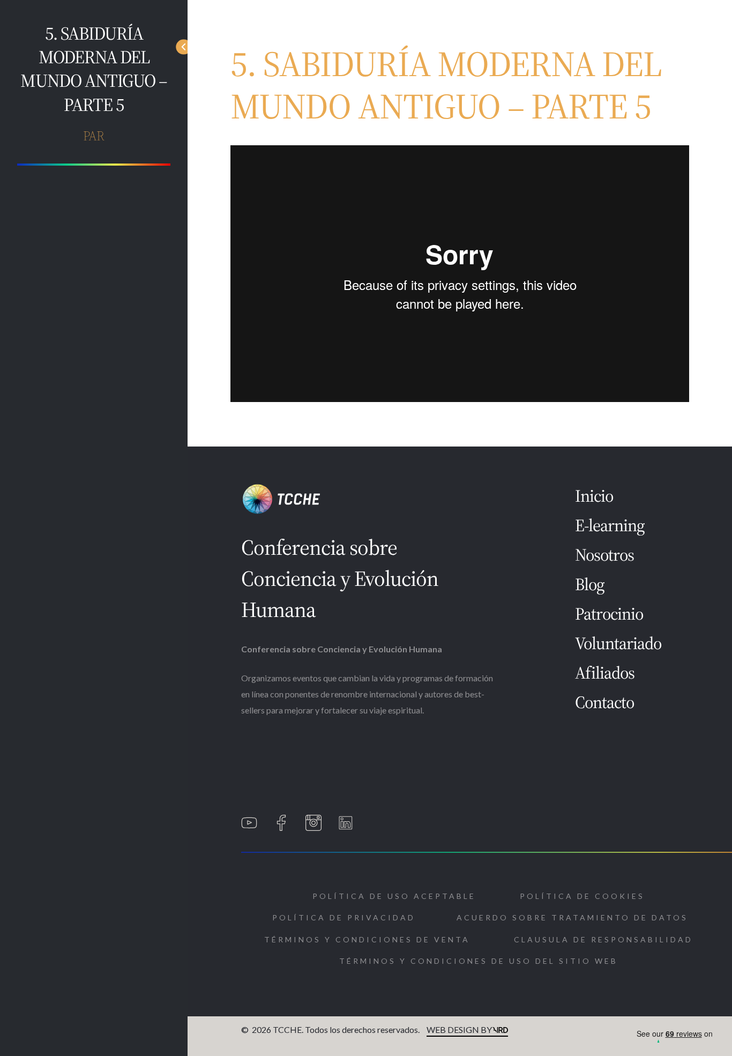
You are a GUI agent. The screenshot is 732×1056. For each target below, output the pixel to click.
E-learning (610, 525)
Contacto (604, 702)
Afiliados (604, 673)
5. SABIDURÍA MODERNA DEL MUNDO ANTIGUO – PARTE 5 (93, 68)
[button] (394, 896)
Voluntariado (618, 643)
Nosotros (604, 555)
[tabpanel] (459, 274)
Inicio (594, 496)
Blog (589, 584)
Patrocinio (609, 614)
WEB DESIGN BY (459, 1029)
